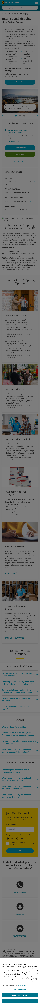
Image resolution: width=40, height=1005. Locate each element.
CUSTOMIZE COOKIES (20, 989)
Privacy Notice (22, 985)
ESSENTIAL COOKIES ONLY (20, 995)
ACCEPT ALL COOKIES (19, 1001)
